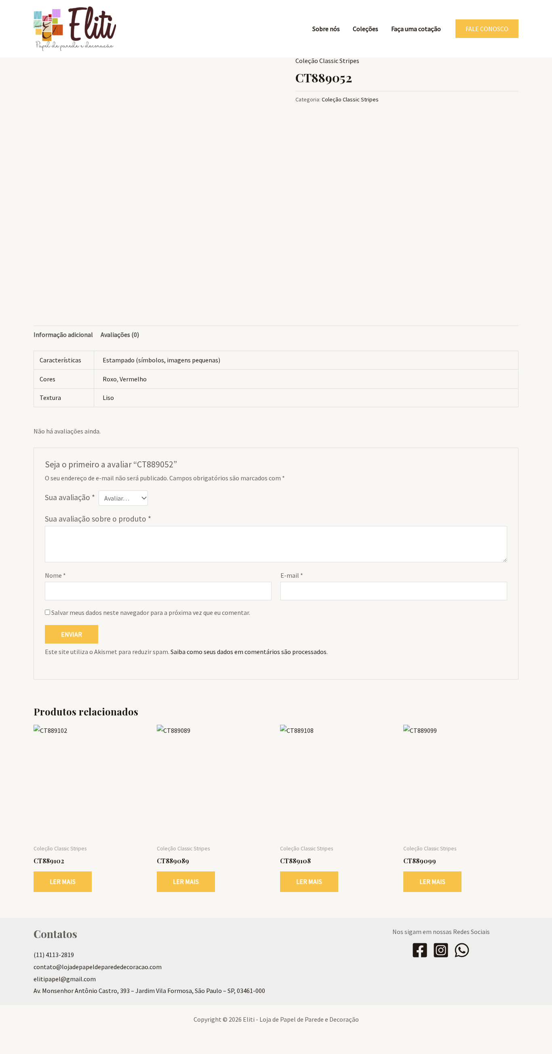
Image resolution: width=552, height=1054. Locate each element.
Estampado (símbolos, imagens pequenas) (161, 360)
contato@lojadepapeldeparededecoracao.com (98, 967)
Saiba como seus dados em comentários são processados (249, 652)
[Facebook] (420, 950)
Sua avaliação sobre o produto (98, 519)
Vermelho (133, 379)
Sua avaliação (70, 497)
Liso (108, 397)
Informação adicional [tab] (63, 334)
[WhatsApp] (462, 950)
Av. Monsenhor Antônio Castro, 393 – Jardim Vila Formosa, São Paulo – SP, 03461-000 (149, 991)
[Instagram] (441, 950)
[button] (486, 28)
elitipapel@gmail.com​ (65, 979)
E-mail (291, 575)
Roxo (110, 379)
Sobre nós (326, 29)
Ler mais (63, 881)
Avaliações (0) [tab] (120, 334)
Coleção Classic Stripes (327, 61)
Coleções (365, 29)
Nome (55, 575)
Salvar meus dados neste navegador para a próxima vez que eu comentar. (150, 612)
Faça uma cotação (416, 29)
